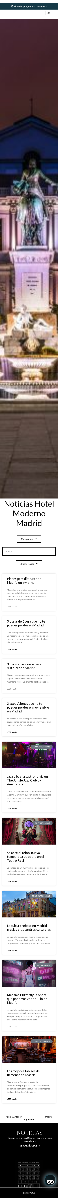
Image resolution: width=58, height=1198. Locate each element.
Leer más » (12, 606)
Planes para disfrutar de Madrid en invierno (24, 580)
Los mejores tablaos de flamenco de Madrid (23, 1073)
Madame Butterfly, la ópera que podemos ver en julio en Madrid (27, 998)
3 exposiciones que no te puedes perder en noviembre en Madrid (28, 707)
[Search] (46, 551)
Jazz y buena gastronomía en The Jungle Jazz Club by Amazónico (27, 780)
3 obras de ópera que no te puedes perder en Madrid (26, 623)
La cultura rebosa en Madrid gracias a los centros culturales (29, 927)
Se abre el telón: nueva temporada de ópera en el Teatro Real (25, 856)
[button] (48, 13)
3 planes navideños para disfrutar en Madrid (24, 666)
